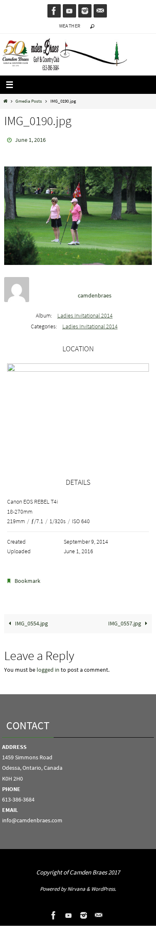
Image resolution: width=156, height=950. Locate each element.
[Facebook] (54, 11)
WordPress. (103, 885)
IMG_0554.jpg (31, 619)
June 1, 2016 (30, 139)
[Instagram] (85, 11)
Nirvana (76, 885)
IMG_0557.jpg (125, 619)
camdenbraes (94, 293)
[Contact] (100, 11)
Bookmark (27, 578)
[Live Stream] (69, 11)
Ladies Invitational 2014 (85, 313)
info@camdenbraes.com (32, 816)
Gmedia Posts (28, 101)
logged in (48, 666)
